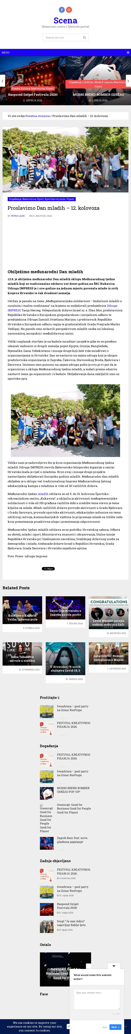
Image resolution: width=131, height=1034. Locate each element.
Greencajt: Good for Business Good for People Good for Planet (74, 808)
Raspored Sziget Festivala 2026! (68, 905)
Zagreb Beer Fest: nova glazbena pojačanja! (72, 839)
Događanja (15, 199)
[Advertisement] (65, 243)
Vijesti (70, 199)
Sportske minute (55, 199)
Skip (104, 1027)
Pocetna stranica (37, 116)
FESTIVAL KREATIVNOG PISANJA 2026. (73, 724)
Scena (65, 20)
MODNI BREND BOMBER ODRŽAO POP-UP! (73, 790)
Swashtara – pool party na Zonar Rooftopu (73, 708)
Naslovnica (29, 199)
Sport (40, 199)
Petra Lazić (18, 215)
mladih (43, 494)
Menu (6, 52)
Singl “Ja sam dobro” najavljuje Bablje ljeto (71, 923)
